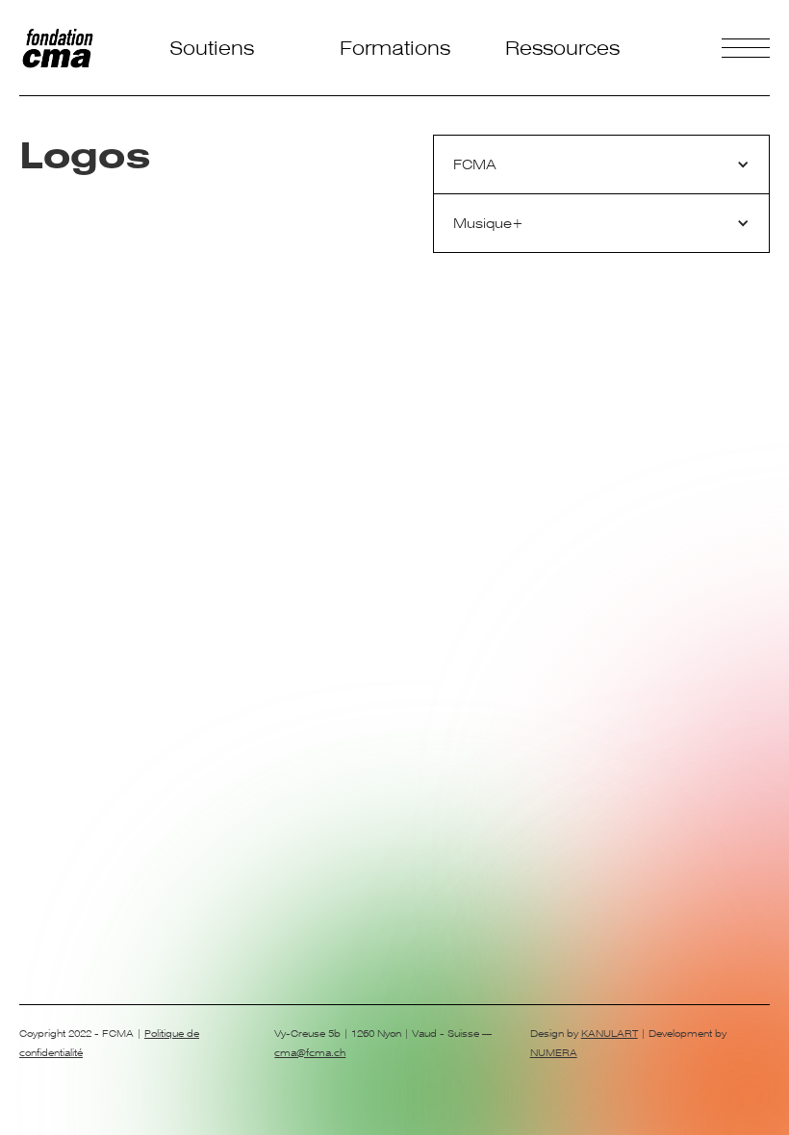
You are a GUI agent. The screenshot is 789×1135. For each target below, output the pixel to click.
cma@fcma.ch (309, 1052)
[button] (601, 165)
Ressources (562, 48)
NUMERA (553, 1052)
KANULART (609, 1033)
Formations (395, 48)
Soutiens (211, 48)
